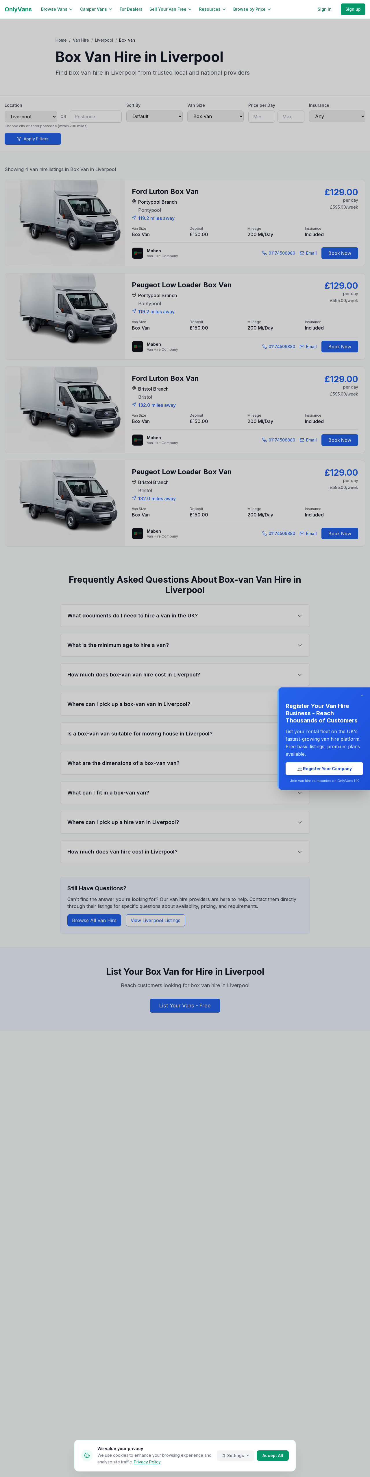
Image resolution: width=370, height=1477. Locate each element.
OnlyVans (18, 9)
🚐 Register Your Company (324, 768)
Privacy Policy (147, 1461)
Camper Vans (93, 9)
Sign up (353, 9)
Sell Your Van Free (167, 9)
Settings (235, 1455)
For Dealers (131, 9)
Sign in (325, 9)
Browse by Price (249, 9)
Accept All (272, 1455)
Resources (210, 9)
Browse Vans (54, 9)
